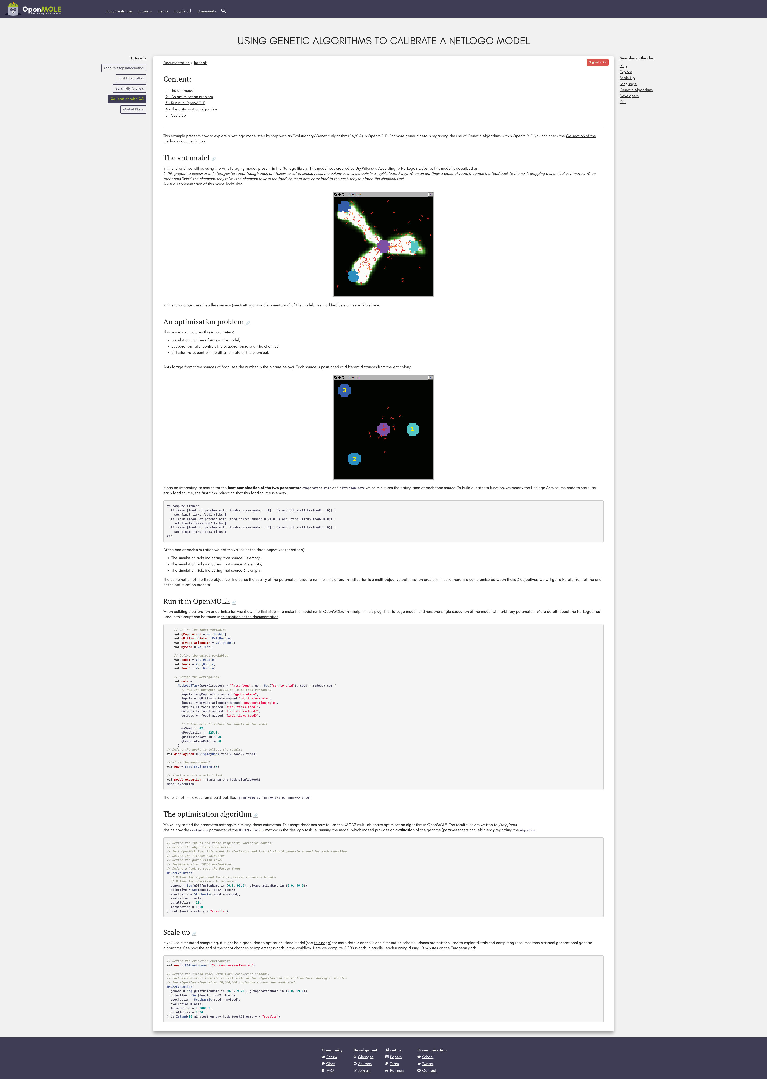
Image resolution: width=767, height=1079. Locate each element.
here (375, 305)
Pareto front (572, 579)
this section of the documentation (249, 616)
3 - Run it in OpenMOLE (185, 102)
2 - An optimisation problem (189, 96)
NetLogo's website (416, 168)
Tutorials (138, 58)
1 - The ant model (179, 90)
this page (322, 942)
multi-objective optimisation (399, 579)
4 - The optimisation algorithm (191, 109)
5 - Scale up (175, 115)
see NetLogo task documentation (261, 305)
